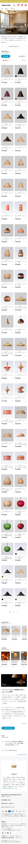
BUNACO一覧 (6, 788)
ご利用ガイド (4, 836)
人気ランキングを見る (7, 31)
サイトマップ (19, 837)
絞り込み (6, 56)
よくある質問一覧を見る (22, 754)
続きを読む (24, 723)
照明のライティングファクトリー (11, 840)
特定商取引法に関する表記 (7, 837)
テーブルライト (13, 666)
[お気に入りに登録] (12, 82)
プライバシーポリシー (15, 836)
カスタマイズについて (14, 46)
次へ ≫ (23, 60)
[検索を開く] (14, 5)
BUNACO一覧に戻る (8, 728)
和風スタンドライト (4, 666)
